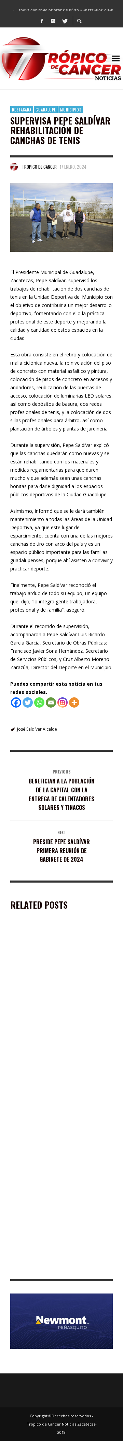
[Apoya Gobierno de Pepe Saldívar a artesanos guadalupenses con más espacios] (50, 969)
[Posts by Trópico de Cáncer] (14, 167)
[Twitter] (64, 20)
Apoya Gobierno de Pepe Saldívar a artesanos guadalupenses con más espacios (51, 1010)
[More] (74, 702)
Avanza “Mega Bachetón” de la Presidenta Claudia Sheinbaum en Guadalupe (58, 1269)
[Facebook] (42, 20)
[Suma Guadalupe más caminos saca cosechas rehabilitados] (50, 1145)
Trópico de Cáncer (39, 166)
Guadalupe (46, 110)
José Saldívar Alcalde (37, 729)
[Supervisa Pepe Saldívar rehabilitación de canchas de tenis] (61, 217)
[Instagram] (53, 20)
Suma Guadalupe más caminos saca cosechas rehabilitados (50, 1184)
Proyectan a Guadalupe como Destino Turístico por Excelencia (53, 1099)
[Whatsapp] (39, 702)
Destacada (21, 110)
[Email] (51, 702)
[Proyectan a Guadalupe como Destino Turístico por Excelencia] (50, 1060)
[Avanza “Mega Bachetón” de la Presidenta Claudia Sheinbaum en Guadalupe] (50, 1230)
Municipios (70, 110)
